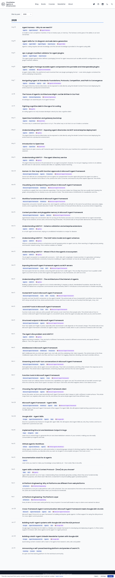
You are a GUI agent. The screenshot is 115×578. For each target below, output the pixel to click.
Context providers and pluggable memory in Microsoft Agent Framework (52, 212)
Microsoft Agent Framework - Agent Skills (39, 403)
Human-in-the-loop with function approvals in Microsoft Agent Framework (53, 171)
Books (43, 4)
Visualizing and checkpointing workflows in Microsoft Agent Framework (52, 185)
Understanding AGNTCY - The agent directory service (44, 157)
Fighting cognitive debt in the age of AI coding (41, 106)
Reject (96, 576)
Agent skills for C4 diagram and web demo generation (45, 41)
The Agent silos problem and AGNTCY (37, 334)
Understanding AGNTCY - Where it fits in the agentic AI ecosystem (49, 252)
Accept (110, 576)
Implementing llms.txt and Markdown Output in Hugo (44, 430)
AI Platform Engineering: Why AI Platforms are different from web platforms (53, 483)
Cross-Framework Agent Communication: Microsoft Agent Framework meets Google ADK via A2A (62, 509)
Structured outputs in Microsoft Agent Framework (43, 320)
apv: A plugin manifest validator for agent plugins (43, 53)
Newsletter (61, 4)
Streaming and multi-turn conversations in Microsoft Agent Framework (52, 361)
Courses (52, 4)
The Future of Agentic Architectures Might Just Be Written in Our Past (50, 94)
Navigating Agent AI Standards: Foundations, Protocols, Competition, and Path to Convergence (62, 80)
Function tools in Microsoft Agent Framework (41, 375)
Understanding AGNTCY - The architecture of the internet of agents (50, 279)
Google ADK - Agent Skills (32, 416)
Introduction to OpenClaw (33, 144)
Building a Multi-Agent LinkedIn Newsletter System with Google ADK (50, 536)
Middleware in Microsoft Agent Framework (39, 348)
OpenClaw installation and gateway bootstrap (42, 118)
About (70, 4)
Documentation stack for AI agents (37, 457)
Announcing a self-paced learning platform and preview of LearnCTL (51, 548)
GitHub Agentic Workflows (33, 444)
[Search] (112, 4)
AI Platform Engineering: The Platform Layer (40, 497)
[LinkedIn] (102, 4)
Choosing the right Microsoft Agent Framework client (44, 389)
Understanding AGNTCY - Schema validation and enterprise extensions (52, 226)
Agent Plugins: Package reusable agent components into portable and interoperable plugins (60, 67)
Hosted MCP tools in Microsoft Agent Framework (42, 293)
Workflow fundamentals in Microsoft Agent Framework (45, 199)
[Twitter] (94, 4)
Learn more (59, 576)
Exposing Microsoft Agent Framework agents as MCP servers (47, 265)
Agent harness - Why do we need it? (37, 27)
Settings (103, 576)
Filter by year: (16, 14)
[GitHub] (98, 4)
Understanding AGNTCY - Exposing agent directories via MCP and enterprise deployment (59, 130)
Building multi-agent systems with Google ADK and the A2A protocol (51, 522)
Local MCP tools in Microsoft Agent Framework (41, 307)
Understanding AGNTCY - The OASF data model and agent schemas (50, 238)
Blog (36, 4)
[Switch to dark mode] (107, 4)
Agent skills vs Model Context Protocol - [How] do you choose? (48, 469)
